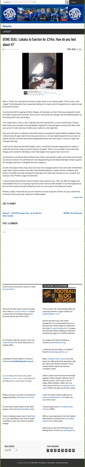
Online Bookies (9, 342)
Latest (7, 31)
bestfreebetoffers (23, 409)
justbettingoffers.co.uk (51, 314)
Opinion (16, 49)
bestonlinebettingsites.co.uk (53, 397)
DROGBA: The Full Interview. (73, 213)
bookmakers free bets (25, 397)
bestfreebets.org (59, 342)
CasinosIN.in (10, 289)
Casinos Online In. (21, 311)
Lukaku (11, 49)
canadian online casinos (56, 359)
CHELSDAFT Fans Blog (37, 463)
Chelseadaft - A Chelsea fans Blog (57, 463)
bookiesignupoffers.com (58, 352)
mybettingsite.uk (68, 430)
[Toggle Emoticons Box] (4, 232)
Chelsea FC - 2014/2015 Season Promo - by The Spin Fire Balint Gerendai (22, 214)
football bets (30, 416)
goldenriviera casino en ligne (13, 378)
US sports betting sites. (59, 328)
